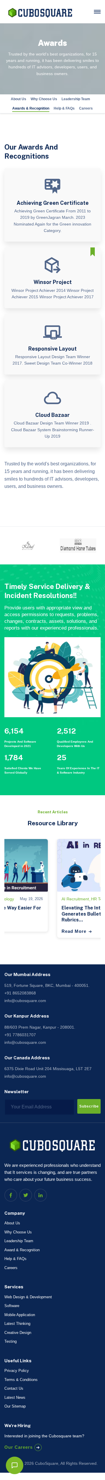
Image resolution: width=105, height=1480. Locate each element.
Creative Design (17, 1332)
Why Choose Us (44, 99)
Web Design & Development (28, 1297)
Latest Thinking (17, 1323)
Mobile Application (19, 1315)
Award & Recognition (22, 1250)
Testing (10, 1341)
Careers (86, 108)
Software (11, 1306)
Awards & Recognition (30, 108)
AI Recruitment (75, 899)
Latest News (14, 1397)
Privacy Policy (16, 1370)
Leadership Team (76, 99)
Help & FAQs (64, 108)
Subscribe (89, 1106)
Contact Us (13, 1388)
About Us (18, 99)
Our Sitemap (15, 1406)
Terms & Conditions (21, 1379)
